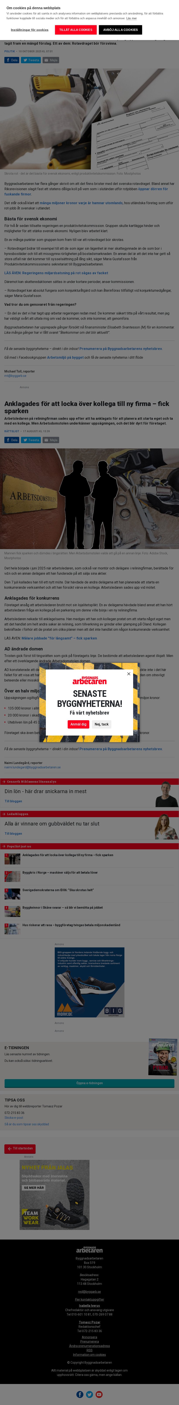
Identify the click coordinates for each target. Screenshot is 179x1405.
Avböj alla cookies (120, 30)
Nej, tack (101, 724)
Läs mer (131, 18)
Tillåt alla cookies (75, 30)
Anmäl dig (78, 724)
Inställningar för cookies (29, 30)
